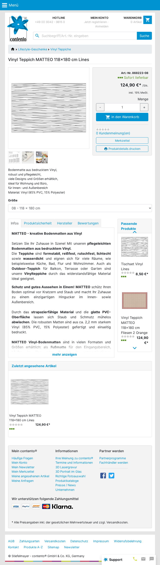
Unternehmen (64, 489)
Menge (143, 99)
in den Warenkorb (124, 117)
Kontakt (13, 547)
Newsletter (71, 547)
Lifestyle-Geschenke (32, 49)
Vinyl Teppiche (60, 49)
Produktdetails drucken (124, 148)
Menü (13, 5)
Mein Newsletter (23, 467)
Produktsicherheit (38, 223)
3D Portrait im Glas (68, 471)
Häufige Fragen (22, 458)
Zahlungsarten (29, 541)
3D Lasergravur (66, 467)
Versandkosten (54, 541)
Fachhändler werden (113, 462)
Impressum (101, 541)
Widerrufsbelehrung (127, 541)
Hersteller (64, 223)
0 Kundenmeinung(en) (113, 133)
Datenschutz (79, 541)
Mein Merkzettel (23, 471)
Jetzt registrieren (95, 22)
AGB (11, 541)
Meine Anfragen (23, 480)
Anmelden (102, 26)
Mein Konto (19, 462)
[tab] (135, 559)
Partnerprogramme (112, 458)
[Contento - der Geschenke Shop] (18, 28)
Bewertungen (88, 223)
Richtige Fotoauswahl (70, 476)
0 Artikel (136, 22)
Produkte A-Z (33, 547)
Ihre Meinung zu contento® (74, 458)
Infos (15, 223)
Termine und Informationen (74, 462)
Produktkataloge (67, 480)
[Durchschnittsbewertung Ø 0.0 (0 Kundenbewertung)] (103, 129)
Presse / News (65, 485)
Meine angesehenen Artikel (30, 476)
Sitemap (53, 547)
